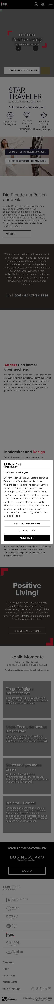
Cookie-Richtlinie (12, 516)
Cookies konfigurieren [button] (27, 523)
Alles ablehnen (27, 531)
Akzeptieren (27, 538)
